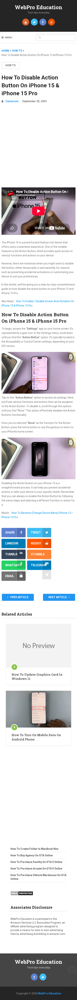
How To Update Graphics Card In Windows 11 (37, 676)
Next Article (57, 597)
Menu (8, 37)
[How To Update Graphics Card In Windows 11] (38, 645)
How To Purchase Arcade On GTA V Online (36, 868)
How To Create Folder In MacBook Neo (34, 848)
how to (10, 65)
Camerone (12, 101)
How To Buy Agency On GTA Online (31, 855)
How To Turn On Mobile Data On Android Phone (36, 737)
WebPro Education (38, 7)
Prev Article (19, 597)
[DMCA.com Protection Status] (21, 896)
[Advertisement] (38, 147)
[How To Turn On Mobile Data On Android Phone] (38, 709)
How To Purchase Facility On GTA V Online (36, 861)
